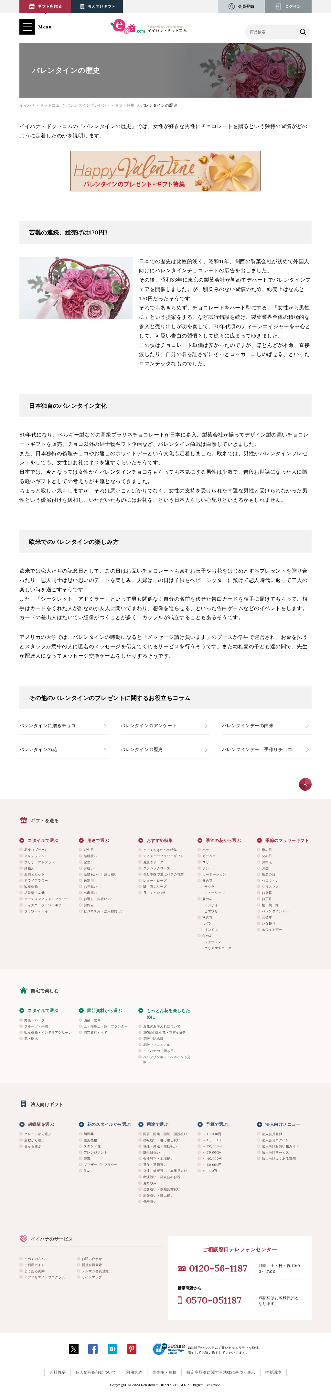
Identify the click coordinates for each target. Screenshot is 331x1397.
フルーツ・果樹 (36, 1026)
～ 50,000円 (212, 1165)
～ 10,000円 (211, 1134)
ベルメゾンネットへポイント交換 (167, 1059)
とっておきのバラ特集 (160, 850)
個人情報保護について (96, 1372)
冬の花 (207, 936)
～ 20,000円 (212, 1146)
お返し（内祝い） (97, 899)
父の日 (267, 856)
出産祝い (90, 893)
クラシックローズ (156, 868)
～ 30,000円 (212, 1152)
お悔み (89, 905)
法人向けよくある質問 (279, 1158)
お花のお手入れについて (162, 1026)
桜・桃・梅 (270, 905)
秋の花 (207, 917)
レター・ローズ (155, 880)
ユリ (205, 862)
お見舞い (90, 887)
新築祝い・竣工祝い (158, 1195)
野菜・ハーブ (34, 1020)
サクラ (209, 887)
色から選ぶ (32, 1146)
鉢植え (29, 868)
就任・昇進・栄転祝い (160, 1146)
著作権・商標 (164, 1372)
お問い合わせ (92, 1259)
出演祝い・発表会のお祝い (163, 1177)
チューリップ (214, 893)
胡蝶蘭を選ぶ (41, 1124)
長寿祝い (150, 1201)
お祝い (89, 868)
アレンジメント (36, 856)
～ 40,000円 (212, 1158)
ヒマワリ (211, 911)
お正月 (267, 899)
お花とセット (34, 874)
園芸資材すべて (96, 1032)
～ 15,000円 (211, 1140)
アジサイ (211, 905)
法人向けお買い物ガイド (280, 1146)
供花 (87, 1171)
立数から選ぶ (34, 1140)
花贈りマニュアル (156, 1045)
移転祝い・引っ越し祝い (162, 1140)
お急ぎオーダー (155, 862)
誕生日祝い (151, 1152)
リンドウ (211, 930)
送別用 (89, 880)
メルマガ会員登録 (95, 1271)
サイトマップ (92, 1277)
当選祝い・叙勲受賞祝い (162, 1189)
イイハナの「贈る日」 (160, 1051)
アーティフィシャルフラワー (46, 899)
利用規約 (134, 1372)
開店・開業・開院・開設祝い (165, 1134)
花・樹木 (31, 1039)
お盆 (265, 868)
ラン (205, 868)
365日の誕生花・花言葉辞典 (164, 1032)
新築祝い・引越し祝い (101, 874)
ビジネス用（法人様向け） (104, 911)
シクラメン (212, 942)
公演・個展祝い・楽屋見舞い (165, 1171)
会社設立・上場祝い (158, 1158)
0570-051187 (214, 1300)
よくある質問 (34, 1271)
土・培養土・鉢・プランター (106, 1026)
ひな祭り (268, 923)
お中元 (267, 862)
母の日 (267, 850)
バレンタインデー (275, 911)
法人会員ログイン (275, 1140)
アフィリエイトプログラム (44, 1277)
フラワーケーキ (36, 911)
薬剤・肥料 (92, 1020)
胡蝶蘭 (89, 1134)
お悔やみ (150, 1183)
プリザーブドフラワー (41, 862)
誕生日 (89, 850)
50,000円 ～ (212, 1171)
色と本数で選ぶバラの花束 (163, 874)
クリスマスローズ (217, 948)
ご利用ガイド (34, 1265)
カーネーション (214, 874)
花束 (87, 1158)
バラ (205, 850)
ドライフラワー (36, 880)
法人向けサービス (275, 1152)
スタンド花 (92, 1146)
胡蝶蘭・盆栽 (34, 893)
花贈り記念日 (153, 1039)
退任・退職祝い (155, 1165)
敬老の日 (268, 874)
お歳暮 (267, 893)
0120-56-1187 (218, 1268)
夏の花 (207, 899)
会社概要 (57, 1372)
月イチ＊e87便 (154, 893)
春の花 (207, 880)
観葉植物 (31, 887)
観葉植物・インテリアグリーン (48, 1032)
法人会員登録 (272, 1134)
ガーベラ (209, 856)
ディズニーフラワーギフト (44, 905)
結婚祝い (90, 856)
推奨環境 (273, 1372)
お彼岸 (267, 917)
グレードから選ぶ (37, 1134)
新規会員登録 (92, 1265)
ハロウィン (270, 880)
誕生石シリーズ (155, 887)
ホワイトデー (272, 930)
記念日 (89, 862)
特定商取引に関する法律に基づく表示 (221, 1372)
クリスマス (270, 887)
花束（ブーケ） (36, 850)
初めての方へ (34, 1259)
